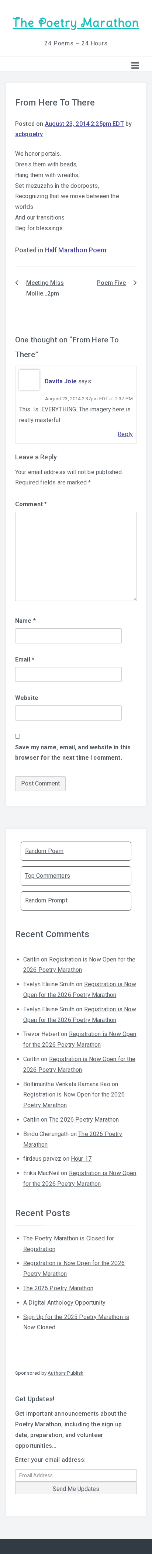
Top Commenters (47, 875)
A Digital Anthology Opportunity (64, 1302)
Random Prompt (46, 900)
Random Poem (44, 850)
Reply (125, 434)
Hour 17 (81, 1158)
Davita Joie (61, 381)
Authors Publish (65, 1373)
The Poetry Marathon (76, 22)
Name (25, 620)
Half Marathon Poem (76, 250)
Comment (31, 504)
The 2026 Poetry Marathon (84, 1119)
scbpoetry (29, 134)
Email (24, 659)
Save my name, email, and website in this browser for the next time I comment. (73, 753)
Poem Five (111, 282)
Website (26, 697)
